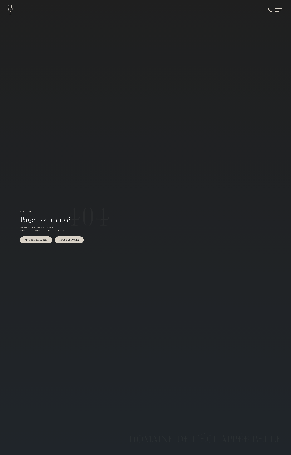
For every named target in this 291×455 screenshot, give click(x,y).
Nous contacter (69, 240)
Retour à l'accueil (36, 240)
